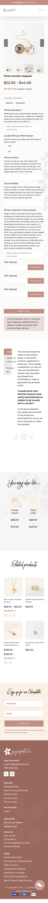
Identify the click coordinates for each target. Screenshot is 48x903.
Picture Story (11, 157)
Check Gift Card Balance (15, 876)
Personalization (18, 110)
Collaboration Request (14, 869)
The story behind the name (17, 843)
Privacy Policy (10, 798)
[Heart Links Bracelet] (33, 495)
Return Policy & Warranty (16, 790)
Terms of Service (17, 732)
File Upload (10, 262)
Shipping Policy (11, 786)
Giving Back (9, 839)
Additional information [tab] (9, 360)
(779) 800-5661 (11, 768)
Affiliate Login (10, 826)
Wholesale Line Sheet (14, 872)
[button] (6, 512)
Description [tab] (9, 352)
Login (6, 811)
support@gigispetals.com (16, 764)
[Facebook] (6, 774)
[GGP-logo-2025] (9, 7)
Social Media (11, 183)
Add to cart (24, 311)
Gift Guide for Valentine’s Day (18, 861)
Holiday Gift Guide (12, 857)
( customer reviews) (23, 89)
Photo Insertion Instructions (24, 210)
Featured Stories (12, 846)
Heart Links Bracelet (33, 513)
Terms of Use (10, 802)
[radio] (9, 103)
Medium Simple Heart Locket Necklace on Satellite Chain (12, 645)
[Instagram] (12, 774)
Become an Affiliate (13, 822)
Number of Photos (13, 98)
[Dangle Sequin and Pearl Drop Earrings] (15, 495)
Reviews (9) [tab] (9, 370)
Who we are (9, 835)
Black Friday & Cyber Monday (18, 880)
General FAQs (10, 794)
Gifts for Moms (11, 865)
